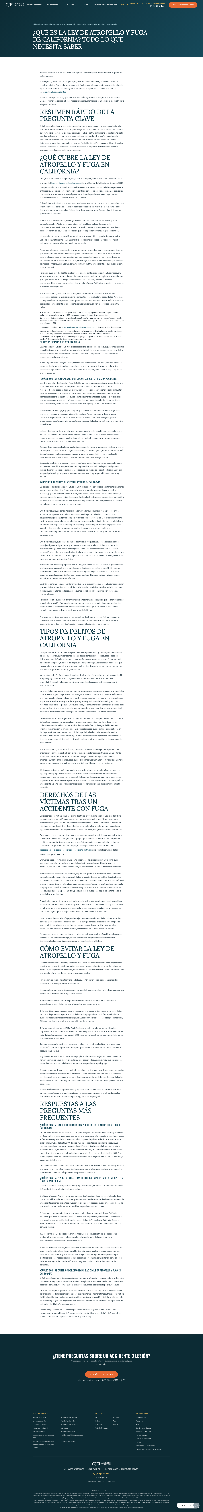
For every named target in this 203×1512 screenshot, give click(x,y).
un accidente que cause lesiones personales (79, 327)
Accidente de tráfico (68, 1431)
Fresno (115, 1421)
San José (116, 1417)
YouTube (101, 1482)
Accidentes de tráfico (40, 1417)
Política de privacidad (143, 1439)
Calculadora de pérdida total (146, 1446)
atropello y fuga (49, 92)
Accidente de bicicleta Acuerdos (72, 1435)
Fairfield (115, 1424)
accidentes (61, 92)
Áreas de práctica (34, 5)
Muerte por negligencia (40, 1428)
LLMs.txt (111, 1482)
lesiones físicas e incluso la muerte (66, 183)
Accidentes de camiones (69, 1424)
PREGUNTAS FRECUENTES (144, 1431)
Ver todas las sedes (101, 1428)
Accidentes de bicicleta (69, 1417)
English (124, 5)
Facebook (92, 1482)
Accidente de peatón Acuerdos (43, 1441)
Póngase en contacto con (105, 5)
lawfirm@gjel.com (101, 1477)
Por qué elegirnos (142, 1435)
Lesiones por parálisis (40, 1424)
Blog (137, 1424)
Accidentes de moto (68, 1421)
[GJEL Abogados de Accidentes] (15, 5)
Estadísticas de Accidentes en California (149, 1449)
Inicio (35, 24)
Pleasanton (98, 1424)
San (96, 1417)
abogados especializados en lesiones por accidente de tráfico (66, 850)
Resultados (69, 5)
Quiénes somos (141, 1417)
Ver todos (64, 1428)
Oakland (97, 1421)
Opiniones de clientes (143, 1428)
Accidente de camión (68, 1441)
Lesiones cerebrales (39, 1421)
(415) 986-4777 (120, 1380)
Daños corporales (39, 1431)
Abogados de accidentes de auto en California (53, 24)
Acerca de (84, 5)
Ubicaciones (52, 5)
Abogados (139, 1421)
